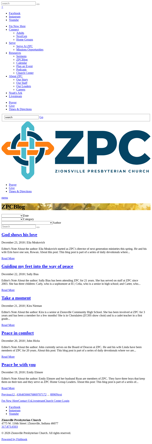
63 (18, 394)
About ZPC (16, 76)
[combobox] (26, 215)
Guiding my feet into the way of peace (37, 266)
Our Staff (21, 82)
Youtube (14, 19)
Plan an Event (24, 66)
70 (39, 394)
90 (54, 394)
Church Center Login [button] (56, 400)
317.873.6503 (9, 426)
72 (45, 394)
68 (33, 394)
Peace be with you (18, 364)
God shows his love (19, 234)
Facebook (14, 13)
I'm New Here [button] (9, 400)
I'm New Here (17, 26)
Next (59, 394)
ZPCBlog (22, 59)
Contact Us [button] (24, 400)
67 (30, 394)
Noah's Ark (15, 92)
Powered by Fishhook (14, 439)
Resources (15, 52)
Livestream (15, 96)
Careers (20, 89)
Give (12, 105)
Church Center (25, 72)
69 (36, 394)
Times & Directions (20, 109)
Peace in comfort (17, 333)
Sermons (21, 56)
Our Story (22, 79)
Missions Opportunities (29, 49)
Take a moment (16, 298)
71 (42, 394)
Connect (14, 29)
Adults (20, 32)
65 (24, 394)
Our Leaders (23, 86)
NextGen (21, 36)
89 (51, 394)
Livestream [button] (37, 400)
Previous (6, 394)
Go (41, 117)
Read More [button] (8, 258)
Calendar (21, 62)
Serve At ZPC (24, 46)
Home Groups (24, 39)
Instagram (14, 16)
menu (4, 197)
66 (27, 394)
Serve (12, 42)
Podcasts (21, 69)
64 (21, 394)
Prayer (12, 102)
